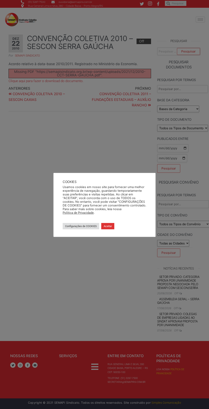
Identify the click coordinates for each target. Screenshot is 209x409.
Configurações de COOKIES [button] (81, 226)
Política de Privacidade (78, 213)
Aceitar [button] (108, 226)
